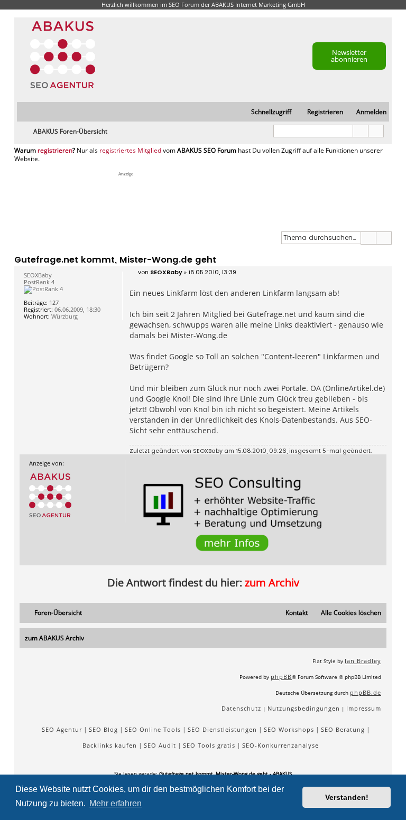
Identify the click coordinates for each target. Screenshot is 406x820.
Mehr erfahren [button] (115, 803)
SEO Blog (103, 729)
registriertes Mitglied (130, 150)
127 (54, 302)
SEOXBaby (208, 450)
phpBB (281, 677)
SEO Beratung (343, 729)
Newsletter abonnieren (349, 56)
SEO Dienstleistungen (222, 729)
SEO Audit (160, 745)
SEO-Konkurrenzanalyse (280, 745)
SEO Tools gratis (209, 745)
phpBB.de (365, 692)
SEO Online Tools (153, 729)
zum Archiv (272, 582)
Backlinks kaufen (109, 745)
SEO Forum (184, 4)
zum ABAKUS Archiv (54, 637)
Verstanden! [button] (346, 797)
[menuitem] (366, 112)
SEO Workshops (289, 729)
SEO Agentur (62, 729)
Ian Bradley (363, 661)
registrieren (55, 150)
